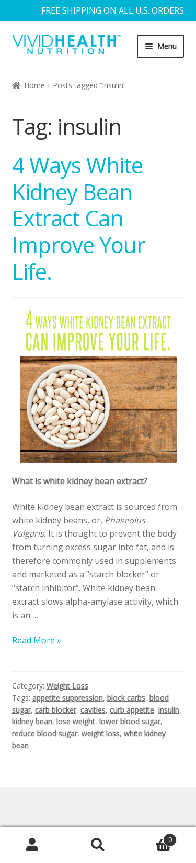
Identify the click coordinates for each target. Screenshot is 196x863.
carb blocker (55, 710)
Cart (151, 836)
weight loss (101, 733)
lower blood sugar (129, 721)
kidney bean (32, 721)
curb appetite (132, 710)
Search (98, 845)
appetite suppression (67, 698)
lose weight (75, 721)
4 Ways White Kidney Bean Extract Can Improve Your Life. (78, 218)
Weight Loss (67, 686)
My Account (32, 845)
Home (34, 85)
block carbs (126, 698)
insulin (168, 710)
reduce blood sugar (44, 733)
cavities (93, 710)
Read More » (36, 640)
